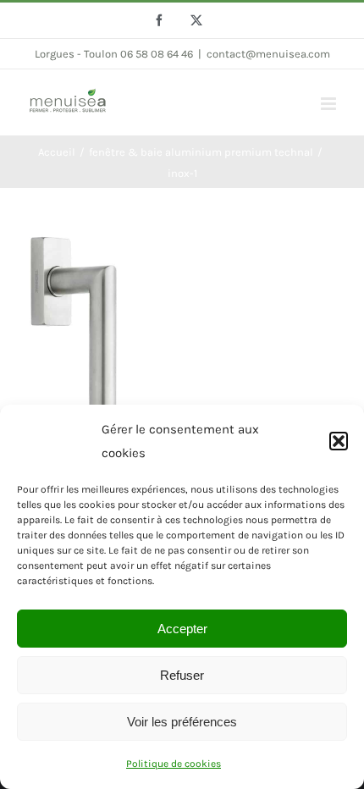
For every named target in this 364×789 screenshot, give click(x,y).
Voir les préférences (182, 722)
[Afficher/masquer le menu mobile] (330, 104)
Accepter (182, 628)
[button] (338, 441)
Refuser (182, 675)
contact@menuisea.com (268, 53)
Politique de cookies (173, 764)
